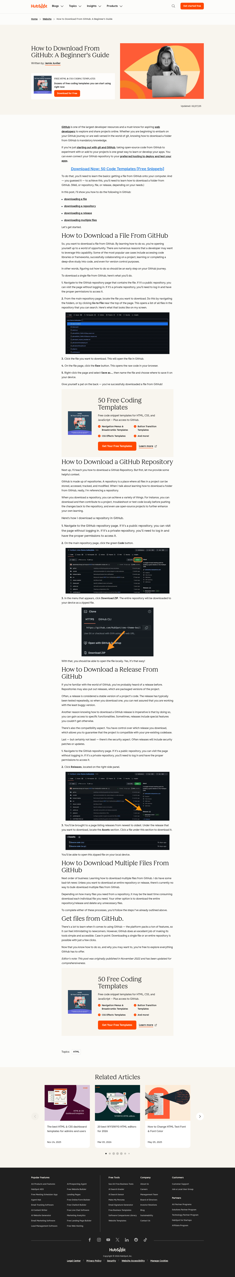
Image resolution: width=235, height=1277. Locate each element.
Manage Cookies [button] (159, 1260)
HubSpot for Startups (182, 1220)
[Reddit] (136, 1240)
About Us (144, 1184)
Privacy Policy (93, 1260)
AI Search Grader (116, 1189)
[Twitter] (117, 1240)
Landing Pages (74, 1194)
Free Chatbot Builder (76, 1205)
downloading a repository (80, 206)
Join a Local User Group (182, 1189)
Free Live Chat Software (78, 1210)
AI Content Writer (39, 1210)
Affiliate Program (180, 1225)
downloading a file (75, 199)
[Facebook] (90, 1240)
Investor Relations (148, 1205)
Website (47, 19)
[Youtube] (108, 1240)
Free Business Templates (120, 1210)
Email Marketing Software (43, 1221)
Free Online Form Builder (78, 1200)
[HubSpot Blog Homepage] (39, 6)
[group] (67, 1116)
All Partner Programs (182, 1204)
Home (34, 19)
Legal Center (74, 1260)
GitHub (66, 127)
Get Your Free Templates (117, 446)
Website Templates (117, 1221)
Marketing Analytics (76, 1215)
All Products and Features (43, 1184)
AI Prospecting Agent (77, 1184)
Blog (142, 1210)
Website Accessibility (133, 1260)
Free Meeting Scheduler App (44, 1194)
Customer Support (180, 1184)
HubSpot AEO (37, 1189)
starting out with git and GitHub (96, 147)
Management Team (149, 1194)
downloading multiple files (80, 220)
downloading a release (78, 213)
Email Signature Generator (121, 1205)
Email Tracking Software (42, 1205)
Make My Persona (117, 1200)
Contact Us (145, 1221)
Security (111, 1260)
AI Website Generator (41, 1215)
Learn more (146, 446)
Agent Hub (36, 1200)
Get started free (192, 6)
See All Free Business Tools (121, 1184)
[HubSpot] (117, 1249)
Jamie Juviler (53, 63)
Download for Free (67, 93)
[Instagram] (99, 1240)
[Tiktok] (145, 1240)
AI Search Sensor (116, 1194)
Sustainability (146, 1215)
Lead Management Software (44, 1226)
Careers (144, 1189)
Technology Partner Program (185, 1215)
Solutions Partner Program (184, 1210)
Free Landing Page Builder (79, 1221)
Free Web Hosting (75, 1226)
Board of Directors (148, 1200)
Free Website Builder (76, 1189)
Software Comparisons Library (123, 1215)
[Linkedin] (127, 1240)
